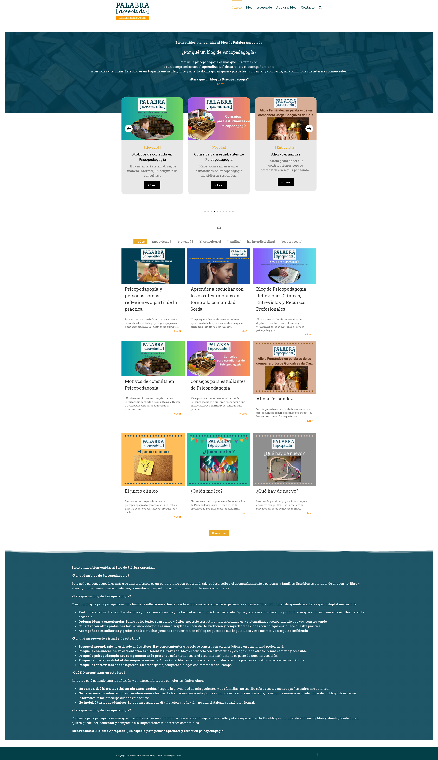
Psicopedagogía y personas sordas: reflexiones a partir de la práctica (151, 299)
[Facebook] (317, 754)
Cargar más (219, 533)
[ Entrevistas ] (219, 147)
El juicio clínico (141, 491)
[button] (205, 211)
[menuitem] (239, 7)
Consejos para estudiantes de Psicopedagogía (218, 384)
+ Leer (219, 84)
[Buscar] (320, 7)
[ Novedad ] (152, 147)
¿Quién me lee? (206, 491)
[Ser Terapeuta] (285, 147)
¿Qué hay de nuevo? (277, 491)
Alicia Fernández (274, 399)
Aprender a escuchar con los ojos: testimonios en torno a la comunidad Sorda (217, 299)
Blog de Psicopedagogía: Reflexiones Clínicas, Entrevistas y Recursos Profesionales (281, 299)
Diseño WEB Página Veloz (168, 755)
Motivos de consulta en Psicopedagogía (149, 384)
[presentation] (129, 128)
